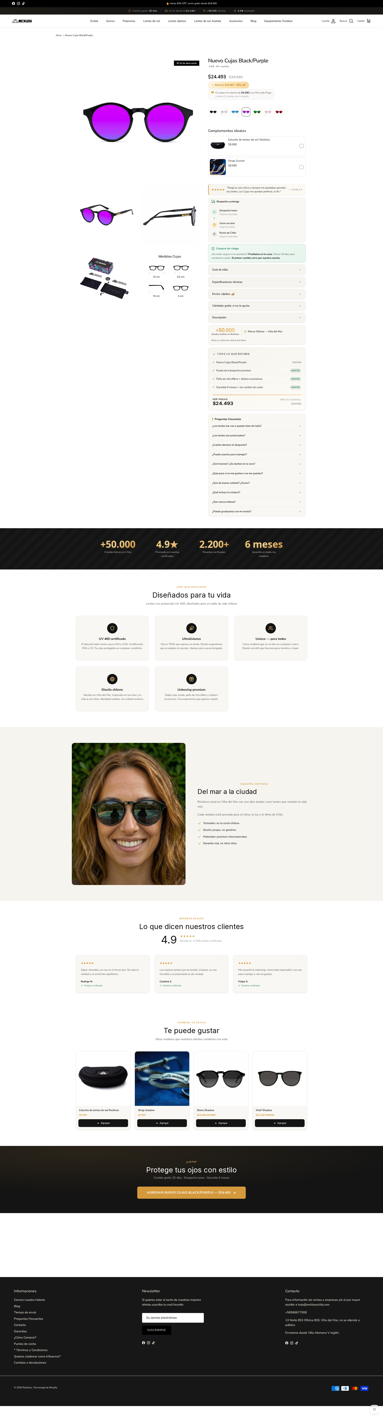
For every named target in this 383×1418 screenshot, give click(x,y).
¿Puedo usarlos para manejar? (229, 454)
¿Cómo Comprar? (25, 1337)
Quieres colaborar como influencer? (37, 1356)
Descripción (219, 317)
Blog (253, 21)
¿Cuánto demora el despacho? (229, 445)
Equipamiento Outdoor (278, 21)
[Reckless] (22, 21)
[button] (257, 146)
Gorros (110, 21)
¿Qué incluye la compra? (226, 492)
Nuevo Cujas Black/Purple (79, 35)
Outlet (94, 21)
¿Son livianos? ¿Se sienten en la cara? (233, 464)
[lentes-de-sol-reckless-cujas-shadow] (213, 112)
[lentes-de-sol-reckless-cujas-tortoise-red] (279, 112)
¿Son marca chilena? (224, 502)
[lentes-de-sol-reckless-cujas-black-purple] (246, 112)
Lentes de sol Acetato (207, 21)
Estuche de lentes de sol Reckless (249, 140)
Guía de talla (220, 269)
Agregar (105, 1123)
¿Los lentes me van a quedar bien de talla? (237, 426)
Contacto (20, 1325)
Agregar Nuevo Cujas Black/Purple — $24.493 (189, 1192)
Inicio (59, 35)
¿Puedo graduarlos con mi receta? (231, 511)
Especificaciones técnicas (227, 282)
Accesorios (236, 21)
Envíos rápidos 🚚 (223, 294)
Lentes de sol (151, 21)
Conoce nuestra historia (29, 1300)
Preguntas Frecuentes (28, 1319)
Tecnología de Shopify (45, 1387)
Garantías (20, 1331)
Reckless (27, 1387)
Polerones (129, 21)
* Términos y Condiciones (30, 1350)
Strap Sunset (236, 161)
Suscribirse (156, 1330)
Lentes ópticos (177, 21)
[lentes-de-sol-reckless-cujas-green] (257, 112)
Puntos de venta (25, 1344)
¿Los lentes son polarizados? (228, 435)
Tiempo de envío (25, 1312)
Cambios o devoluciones (30, 1363)
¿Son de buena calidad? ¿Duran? (231, 483)
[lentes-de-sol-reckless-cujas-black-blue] (235, 112)
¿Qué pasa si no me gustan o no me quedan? (237, 473)
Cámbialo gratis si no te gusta (230, 306)
